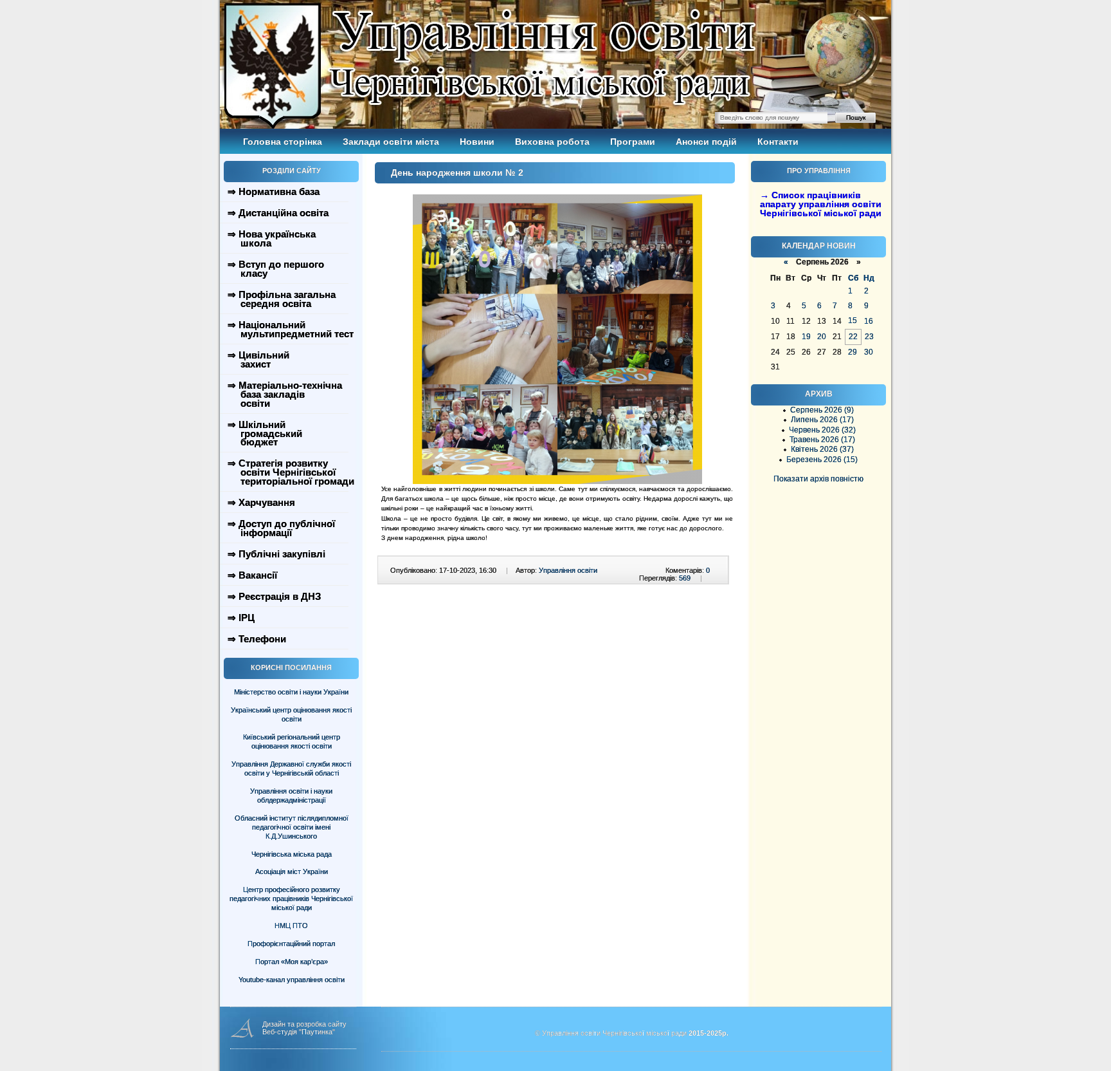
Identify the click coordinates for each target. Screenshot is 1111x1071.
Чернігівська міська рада (291, 854)
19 (806, 336)
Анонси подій (706, 141)
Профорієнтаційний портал (291, 943)
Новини (477, 141)
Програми (632, 141)
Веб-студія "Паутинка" (298, 1032)
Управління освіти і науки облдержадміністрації (291, 795)
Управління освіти (568, 570)
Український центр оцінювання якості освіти (291, 714)
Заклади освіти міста (391, 141)
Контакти (778, 141)
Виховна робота (552, 141)
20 (821, 336)
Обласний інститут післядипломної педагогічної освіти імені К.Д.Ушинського (291, 827)
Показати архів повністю (818, 478)
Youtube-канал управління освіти (292, 979)
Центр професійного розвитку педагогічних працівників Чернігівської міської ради (291, 898)
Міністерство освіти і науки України (291, 692)
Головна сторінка (282, 141)
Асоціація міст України (291, 871)
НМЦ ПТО (291, 925)
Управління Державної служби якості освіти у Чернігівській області (291, 768)
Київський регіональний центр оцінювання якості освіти (291, 741)
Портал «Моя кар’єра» (291, 961)
